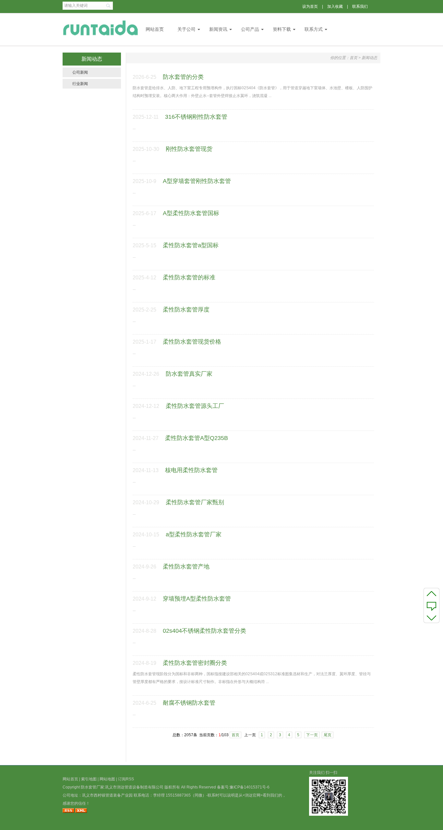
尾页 (327, 735)
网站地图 (107, 779)
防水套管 (88, 787)
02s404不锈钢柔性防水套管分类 (204, 631)
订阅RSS (126, 779)
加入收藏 (335, 6)
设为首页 (310, 6)
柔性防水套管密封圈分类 (195, 663)
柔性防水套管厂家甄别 (195, 502)
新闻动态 (369, 57)
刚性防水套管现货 (189, 149)
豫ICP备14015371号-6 (249, 787)
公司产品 (250, 29)
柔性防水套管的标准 (189, 277)
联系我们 (360, 6)
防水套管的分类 (183, 77)
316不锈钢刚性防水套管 (196, 117)
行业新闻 (80, 83)
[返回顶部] (431, 593)
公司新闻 (80, 72)
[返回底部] (431, 617)
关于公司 (186, 29)
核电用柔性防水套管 (191, 470)
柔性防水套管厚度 (186, 309)
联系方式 (314, 29)
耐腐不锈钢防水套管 (189, 703)
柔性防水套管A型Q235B (196, 438)
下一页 (312, 735)
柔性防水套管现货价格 (192, 341)
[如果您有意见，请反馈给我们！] (431, 605)
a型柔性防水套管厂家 (194, 534)
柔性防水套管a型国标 (191, 245)
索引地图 (89, 779)
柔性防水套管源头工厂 (195, 406)
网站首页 (155, 29)
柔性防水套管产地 (186, 566)
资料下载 (282, 29)
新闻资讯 (218, 29)
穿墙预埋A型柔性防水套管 (197, 598)
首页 (353, 57)
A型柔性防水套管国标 (191, 213)
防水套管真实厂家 (189, 374)
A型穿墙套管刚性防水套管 (197, 181)
